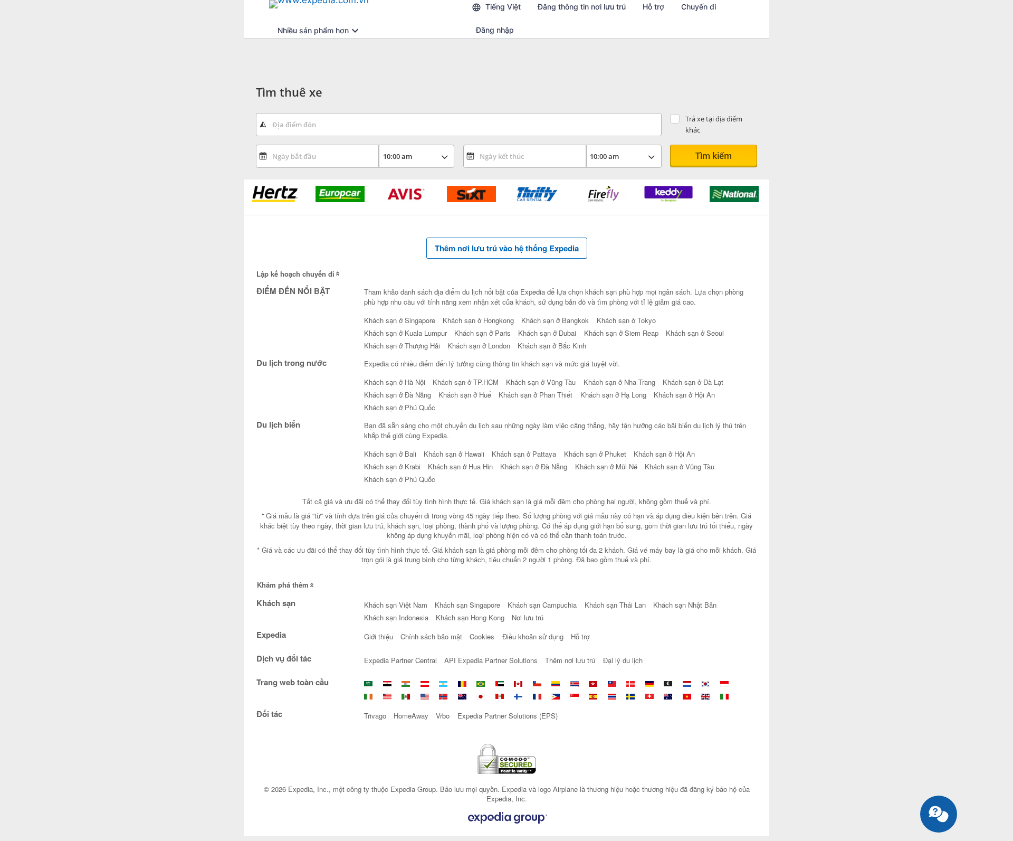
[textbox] (459, 124)
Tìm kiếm (713, 156)
